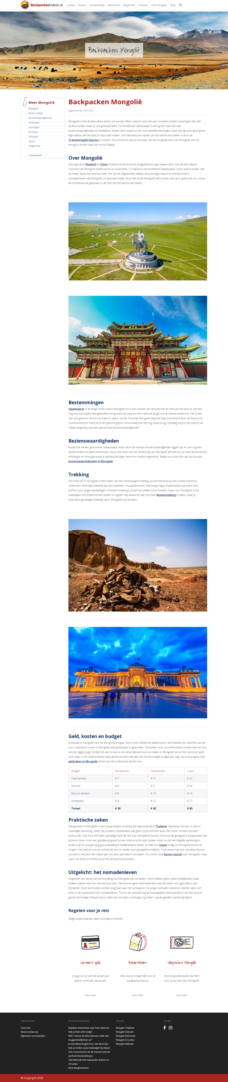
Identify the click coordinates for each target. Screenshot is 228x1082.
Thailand (161, 826)
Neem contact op (29, 1031)
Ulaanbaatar (35, 155)
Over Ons (26, 1027)
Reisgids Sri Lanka (125, 1039)
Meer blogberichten (78, 1067)
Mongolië (33, 108)
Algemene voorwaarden (33, 1035)
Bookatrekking (166, 495)
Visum (32, 141)
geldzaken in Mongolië (82, 761)
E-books (143, 5)
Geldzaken (34, 122)
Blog (172, 5)
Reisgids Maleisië (125, 1043)
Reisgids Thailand (125, 1027)
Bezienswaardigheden (40, 117)
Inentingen (34, 127)
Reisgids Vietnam (125, 1031)
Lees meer (90, 995)
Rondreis (33, 131)
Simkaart (33, 136)
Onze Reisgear (159, 5)
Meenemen (114, 5)
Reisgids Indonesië (125, 1035)
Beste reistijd (36, 113)
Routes (82, 5)
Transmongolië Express (83, 140)
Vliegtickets (129, 5)
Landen (71, 5)
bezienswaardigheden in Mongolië (90, 461)
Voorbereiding (96, 5)
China (103, 164)
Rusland (91, 164)
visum (163, 845)
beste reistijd (173, 854)
